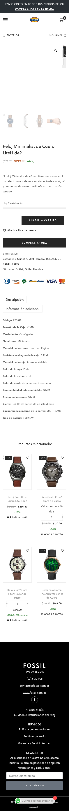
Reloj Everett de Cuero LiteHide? (17, 499)
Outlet (21, 259)
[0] (61, 19)
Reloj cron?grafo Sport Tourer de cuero (17, 593)
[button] (19, 230)
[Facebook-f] (34, 699)
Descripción (15, 299)
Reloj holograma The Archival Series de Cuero (51, 593)
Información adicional (23, 308)
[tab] (34, 299)
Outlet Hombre (35, 259)
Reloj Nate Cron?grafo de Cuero (52, 499)
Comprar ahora (34, 242)
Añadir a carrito (43, 220)
